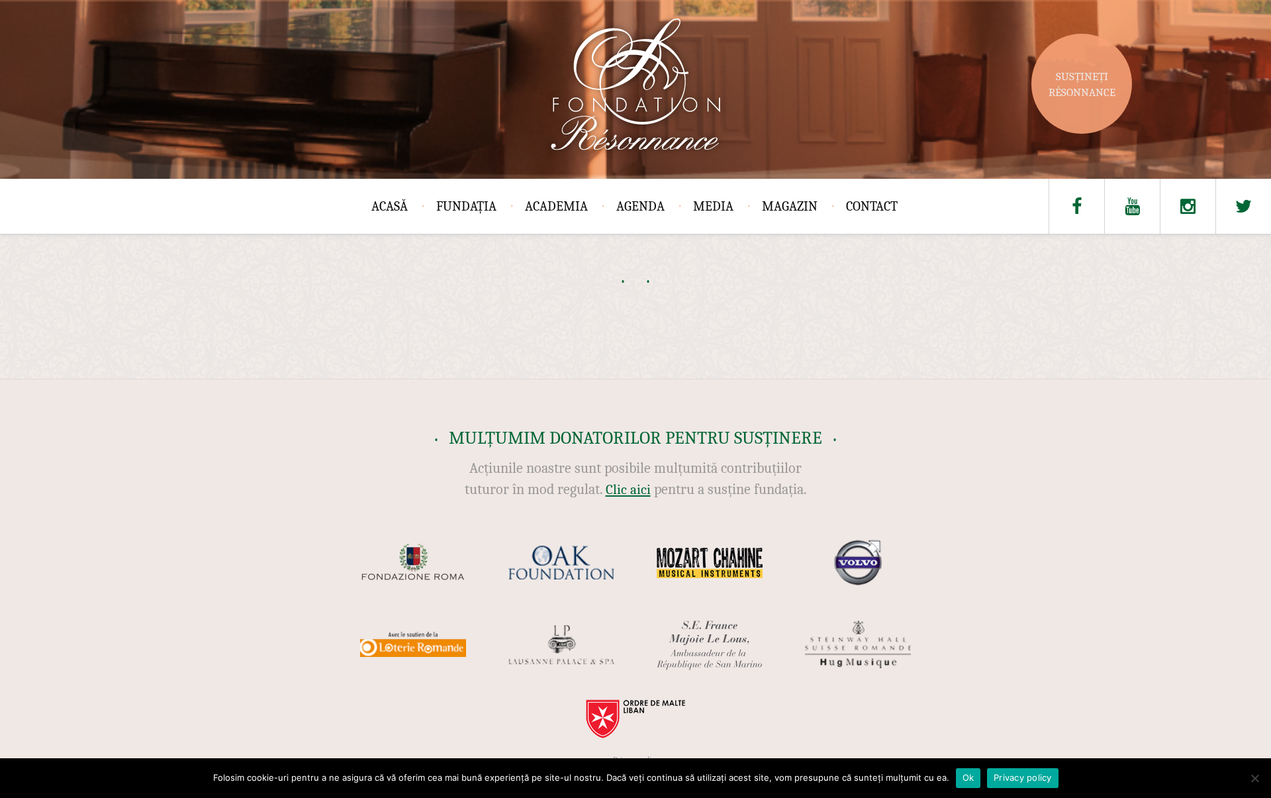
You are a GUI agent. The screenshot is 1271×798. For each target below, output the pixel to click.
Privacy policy (1023, 777)
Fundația (466, 206)
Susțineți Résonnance (1082, 84)
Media (713, 206)
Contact (872, 206)
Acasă (389, 206)
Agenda (640, 206)
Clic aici (628, 489)
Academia (556, 206)
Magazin (790, 206)
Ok (968, 777)
